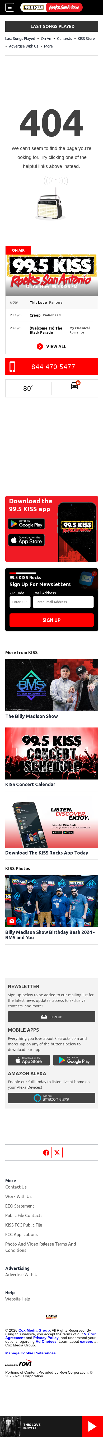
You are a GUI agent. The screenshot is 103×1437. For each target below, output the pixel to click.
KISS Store (86, 38)
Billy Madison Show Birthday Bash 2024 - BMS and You (50, 934)
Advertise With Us (23, 46)
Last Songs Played (20, 38)
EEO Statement (19, 1206)
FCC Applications (21, 1234)
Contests (64, 38)
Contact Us (16, 1187)
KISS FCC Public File (23, 1225)
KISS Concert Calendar (30, 784)
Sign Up (51, 620)
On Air (46, 38)
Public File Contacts (24, 1215)
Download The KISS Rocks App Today (46, 852)
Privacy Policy (46, 1338)
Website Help (17, 1299)
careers (86, 1341)
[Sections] (9, 7)
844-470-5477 (53, 366)
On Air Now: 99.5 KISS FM (51, 286)
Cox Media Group (34, 1330)
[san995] (51, 7)
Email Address (44, 593)
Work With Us (18, 1196)
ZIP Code (17, 593)
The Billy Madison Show (31, 716)
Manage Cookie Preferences (30, 1353)
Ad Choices (46, 1341)
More (48, 46)
